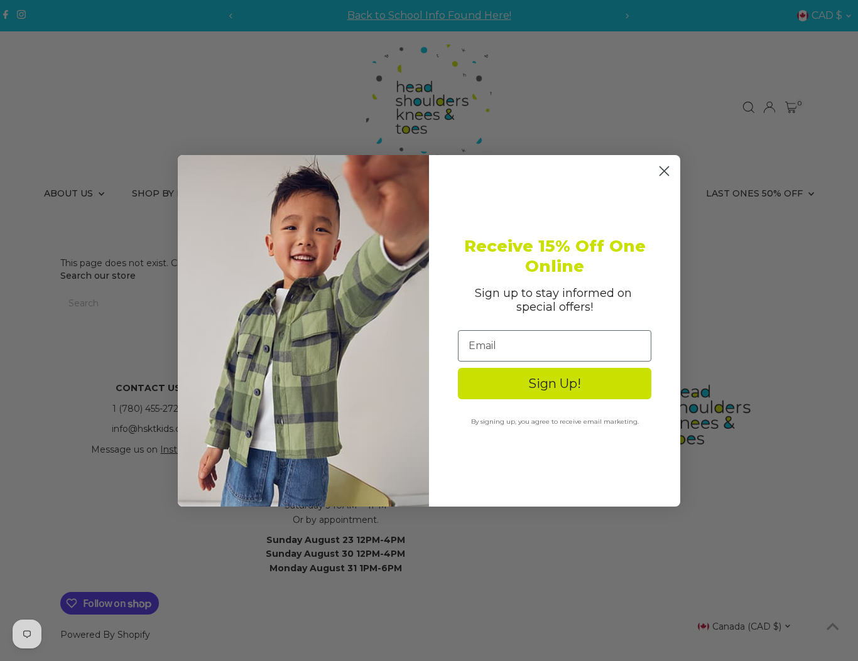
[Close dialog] (664, 171)
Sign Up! (554, 383)
